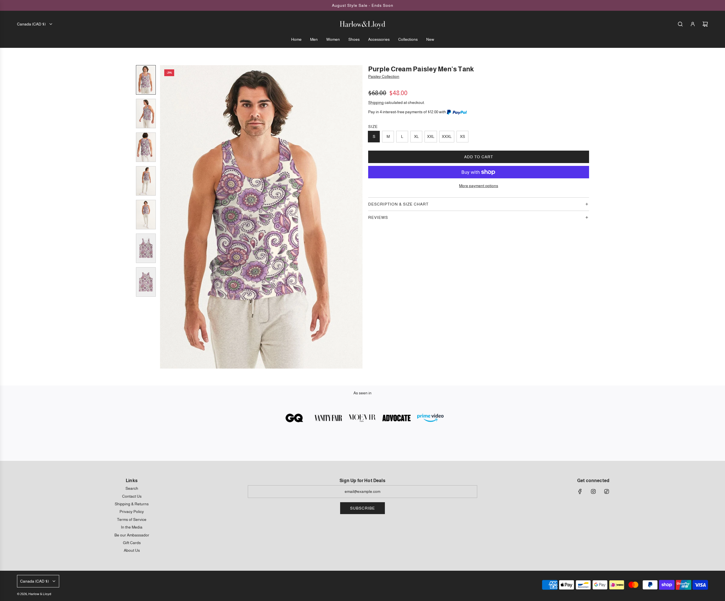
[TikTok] (606, 491)
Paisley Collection (383, 76)
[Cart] (705, 24)
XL (416, 136)
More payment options (478, 185)
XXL (430, 136)
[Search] (680, 24)
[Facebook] (580, 491)
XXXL (447, 136)
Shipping (376, 102)
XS (462, 136)
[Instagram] (593, 491)
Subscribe (362, 508)
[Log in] (692, 24)
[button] (164, 216)
